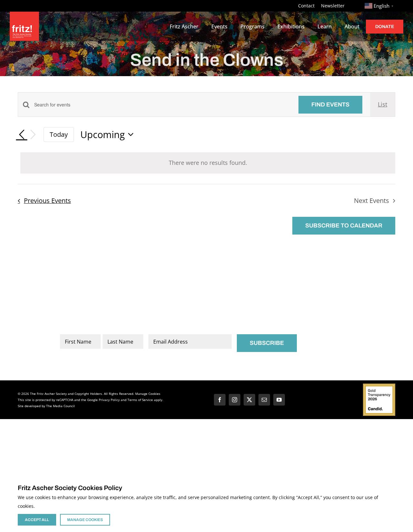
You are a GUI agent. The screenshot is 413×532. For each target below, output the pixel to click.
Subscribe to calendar (343, 225)
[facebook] (220, 400)
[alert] (207, 163)
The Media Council (60, 406)
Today (59, 134)
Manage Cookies (147, 393)
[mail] (264, 400)
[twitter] (249, 400)
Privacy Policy (109, 399)
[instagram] (234, 400)
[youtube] (279, 400)
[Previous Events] (21, 134)
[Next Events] (33, 134)
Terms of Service (140, 399)
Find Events (330, 104)
